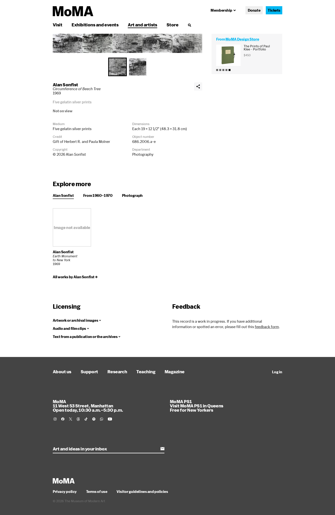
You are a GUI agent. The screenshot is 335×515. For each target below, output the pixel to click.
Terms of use (96, 491)
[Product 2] (220, 70)
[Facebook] (62, 419)
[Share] (198, 86)
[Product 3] (223, 70)
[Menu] (189, 25)
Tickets (274, 10)
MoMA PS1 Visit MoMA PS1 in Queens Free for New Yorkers (196, 405)
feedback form (267, 327)
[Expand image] (127, 43)
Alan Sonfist (65, 84)
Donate (254, 10)
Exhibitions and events (95, 24)
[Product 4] (226, 70)
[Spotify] (94, 419)
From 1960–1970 (98, 195)
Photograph (132, 195)
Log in (277, 372)
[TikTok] (86, 419)
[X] (70, 419)
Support (89, 371)
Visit (57, 24)
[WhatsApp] (101, 419)
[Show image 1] (117, 67)
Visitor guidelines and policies (142, 491)
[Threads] (78, 419)
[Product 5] (230, 70)
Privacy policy (65, 491)
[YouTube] (110, 419)
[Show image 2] (137, 67)
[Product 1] (217, 70)
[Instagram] (55, 419)
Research (117, 371)
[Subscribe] (162, 448)
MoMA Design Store (242, 39)
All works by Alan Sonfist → (75, 277)
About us (62, 371)
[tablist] (127, 67)
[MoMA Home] (73, 11)
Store (172, 24)
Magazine (175, 371)
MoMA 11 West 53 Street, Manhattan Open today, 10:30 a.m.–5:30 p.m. (88, 405)
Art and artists (142, 24)
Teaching (145, 371)
